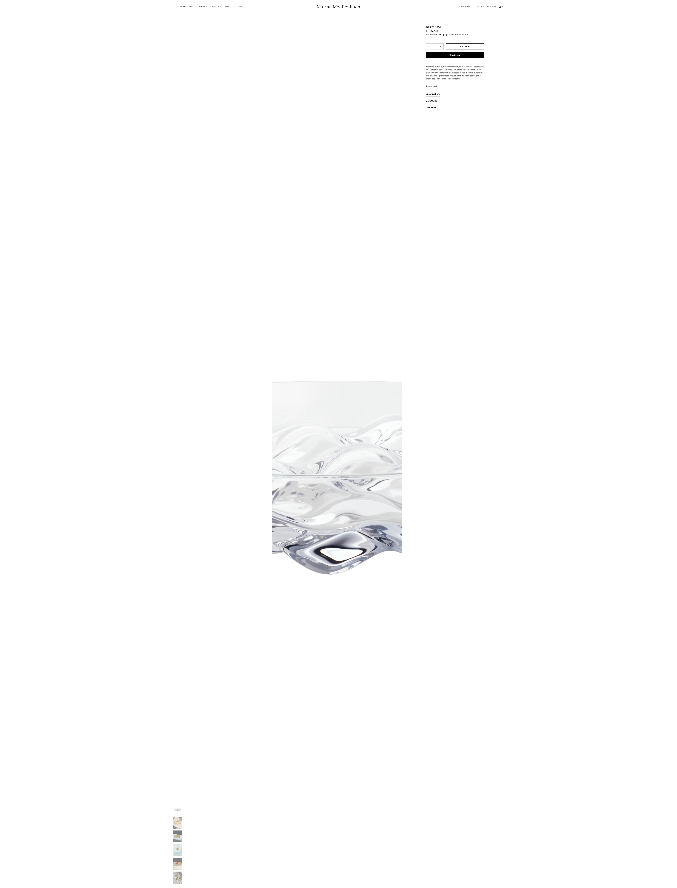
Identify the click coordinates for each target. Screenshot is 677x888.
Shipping (443, 34)
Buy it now (455, 55)
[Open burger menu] (174, 7)
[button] (465, 6)
